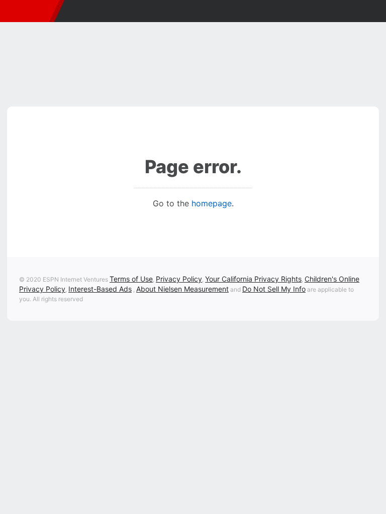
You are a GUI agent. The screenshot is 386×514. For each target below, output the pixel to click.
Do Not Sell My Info (274, 289)
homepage (211, 203)
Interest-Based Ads (100, 289)
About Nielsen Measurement (182, 289)
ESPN (27, 11)
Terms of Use (131, 279)
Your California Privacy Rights (253, 279)
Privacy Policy (179, 279)
